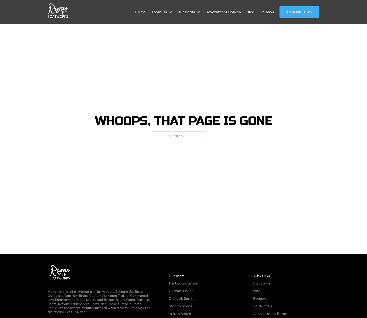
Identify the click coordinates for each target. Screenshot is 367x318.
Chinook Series (181, 298)
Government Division (223, 12)
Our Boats (186, 12)
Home (140, 12)
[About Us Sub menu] (170, 12)
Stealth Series (180, 306)
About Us (159, 12)
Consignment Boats (270, 313)
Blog (250, 12)
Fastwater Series (183, 283)
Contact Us (299, 12)
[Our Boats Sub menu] (198, 12)
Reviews (267, 12)
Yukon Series (180, 313)
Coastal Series (181, 291)
